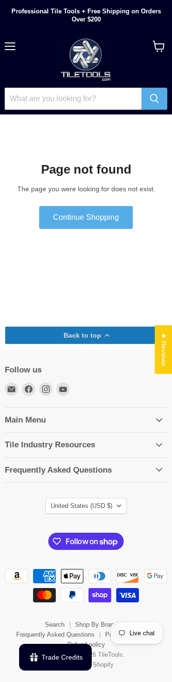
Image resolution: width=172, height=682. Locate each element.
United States (81, 505)
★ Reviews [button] (164, 349)
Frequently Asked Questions (55, 634)
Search (54, 624)
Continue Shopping (86, 217)
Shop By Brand (96, 624)
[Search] (154, 99)
